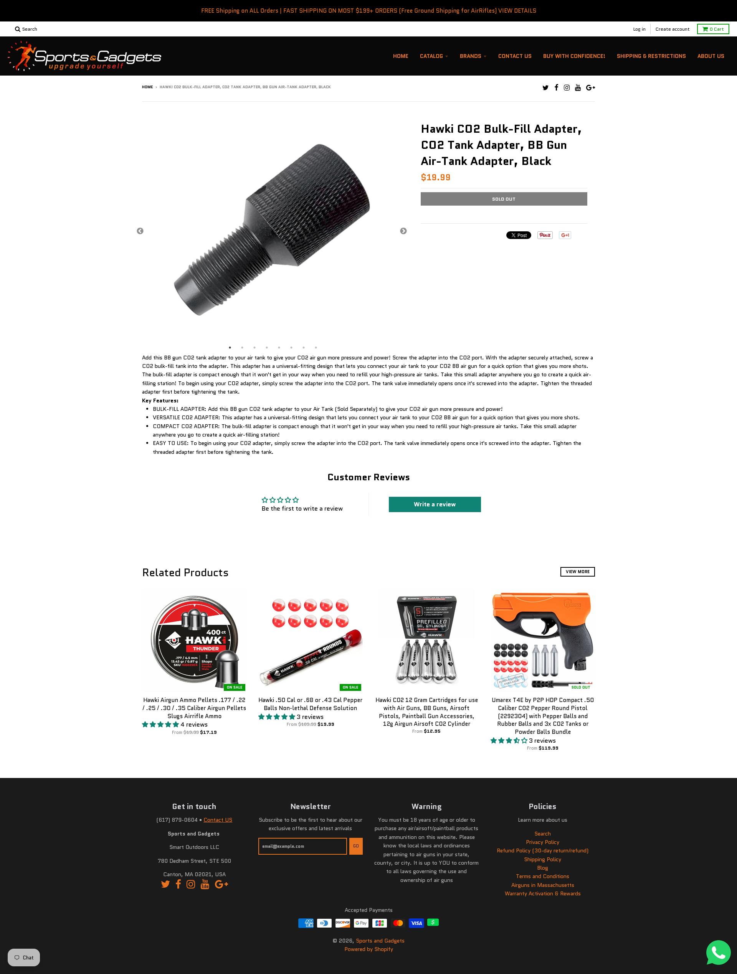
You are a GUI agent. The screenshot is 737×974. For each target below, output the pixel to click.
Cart (717, 29)
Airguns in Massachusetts (542, 885)
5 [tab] (279, 347)
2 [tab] (242, 347)
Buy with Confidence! (574, 56)
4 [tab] (267, 347)
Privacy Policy (542, 842)
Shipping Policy (542, 859)
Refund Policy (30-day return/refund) (542, 850)
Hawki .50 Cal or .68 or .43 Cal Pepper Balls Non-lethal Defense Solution (310, 704)
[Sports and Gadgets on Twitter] (545, 87)
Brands (470, 56)
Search (542, 833)
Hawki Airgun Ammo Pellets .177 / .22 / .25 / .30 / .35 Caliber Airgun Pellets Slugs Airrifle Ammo (194, 708)
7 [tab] (303, 347)
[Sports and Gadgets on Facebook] (556, 87)
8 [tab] (316, 347)
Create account (673, 29)
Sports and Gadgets (380, 940)
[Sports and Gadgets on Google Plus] (590, 87)
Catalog (431, 56)
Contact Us (515, 56)
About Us (710, 56)
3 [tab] (254, 347)
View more (578, 572)
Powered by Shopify (368, 949)
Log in (639, 29)
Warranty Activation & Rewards (543, 893)
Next (403, 231)
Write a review (435, 504)
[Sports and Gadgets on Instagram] (567, 87)
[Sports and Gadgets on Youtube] (578, 87)
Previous (140, 231)
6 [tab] (291, 347)
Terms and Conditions (542, 876)
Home (400, 56)
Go (356, 846)
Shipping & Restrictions (651, 56)
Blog (542, 868)
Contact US (217, 820)
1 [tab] (230, 347)
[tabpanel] (271, 231)
